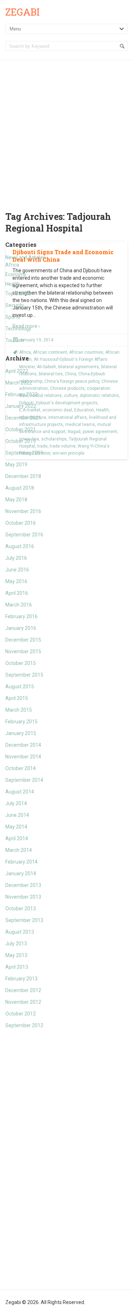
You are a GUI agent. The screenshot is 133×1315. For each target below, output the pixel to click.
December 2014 (23, 745)
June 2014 (17, 815)
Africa (12, 265)
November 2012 (23, 1002)
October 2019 (20, 441)
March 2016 (18, 605)
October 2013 (20, 908)
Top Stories (18, 293)
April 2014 (16, 838)
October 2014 (20, 768)
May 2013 (16, 955)
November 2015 (23, 651)
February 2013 (21, 978)
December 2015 (23, 640)
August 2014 (19, 792)
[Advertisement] (66, 130)
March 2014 (18, 850)
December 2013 (23, 885)
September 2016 (24, 534)
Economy (15, 274)
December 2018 (23, 476)
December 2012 (23, 990)
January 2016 (20, 628)
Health (12, 284)
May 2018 (16, 499)
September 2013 (24, 920)
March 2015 (18, 710)
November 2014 (23, 756)
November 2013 (23, 897)
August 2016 (19, 546)
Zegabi (22, 12)
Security (14, 305)
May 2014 (16, 827)
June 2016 (17, 570)
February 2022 (21, 394)
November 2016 (23, 511)
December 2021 (23, 418)
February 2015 (21, 721)
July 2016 (16, 558)
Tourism (14, 340)
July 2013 (16, 943)
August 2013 (19, 932)
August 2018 (19, 488)
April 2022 (16, 371)
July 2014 (16, 803)
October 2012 (20, 1014)
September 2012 (24, 1025)
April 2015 (16, 698)
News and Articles (25, 257)
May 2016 (16, 581)
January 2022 (20, 406)
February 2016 (21, 616)
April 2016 (16, 593)
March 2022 (18, 383)
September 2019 (24, 453)
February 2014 (21, 862)
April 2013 (16, 967)
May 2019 (16, 464)
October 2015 (20, 663)
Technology (18, 328)
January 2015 (20, 733)
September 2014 (24, 780)
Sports (12, 317)
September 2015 (24, 675)
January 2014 (20, 873)
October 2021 (20, 429)
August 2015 (19, 686)
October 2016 (20, 523)
